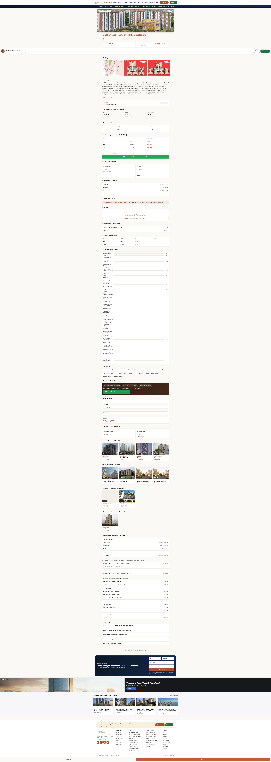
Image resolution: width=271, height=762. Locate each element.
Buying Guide (132, 750)
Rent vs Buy (132, 738)
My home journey (133, 732)
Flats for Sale (119, 734)
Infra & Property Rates (151, 740)
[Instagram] (101, 742)
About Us (165, 734)
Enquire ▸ (203, 759)
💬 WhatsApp (265, 51)
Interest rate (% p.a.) (107, 407)
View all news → (174, 695)
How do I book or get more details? (112, 643)
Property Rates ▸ (141, 436)
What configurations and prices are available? (115, 634)
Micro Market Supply (151, 738)
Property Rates (149, 746)
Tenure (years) (106, 412)
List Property (164, 2)
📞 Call (257, 51)
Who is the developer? (109, 639)
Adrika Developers (108, 37)
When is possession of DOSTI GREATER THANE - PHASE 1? (118, 625)
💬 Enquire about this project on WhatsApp (117, 392)
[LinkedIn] (104, 742)
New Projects (117, 2)
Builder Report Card (151, 734)
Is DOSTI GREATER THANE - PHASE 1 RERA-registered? (117, 630)
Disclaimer (165, 746)
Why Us (151, 2)
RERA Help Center (150, 744)
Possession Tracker (151, 736)
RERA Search (119, 742)
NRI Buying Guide (150, 742)
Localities (145, 2)
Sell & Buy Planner (133, 740)
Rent (126, 2)
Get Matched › (161, 669)
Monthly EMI (105, 418)
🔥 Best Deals (108, 2)
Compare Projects (133, 742)
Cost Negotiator (133, 744)
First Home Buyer (133, 748)
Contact (165, 736)
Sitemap (165, 748)
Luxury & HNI (166, 740)
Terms (164, 744)
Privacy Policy (166, 742)
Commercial (132, 2)
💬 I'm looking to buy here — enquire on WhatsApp (135, 156)
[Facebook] (98, 742)
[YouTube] (107, 742)
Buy (123, 2)
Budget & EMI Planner (134, 734)
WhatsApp (173, 2)
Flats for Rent (119, 732)
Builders (139, 2)
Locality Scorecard (150, 732)
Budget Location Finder (135, 736)
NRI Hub (165, 738)
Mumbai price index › (123, 119)
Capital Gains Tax (133, 746)
